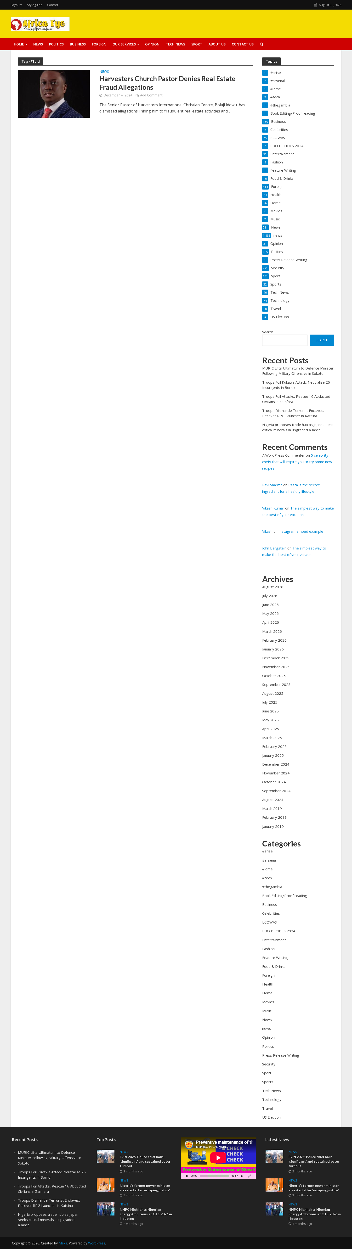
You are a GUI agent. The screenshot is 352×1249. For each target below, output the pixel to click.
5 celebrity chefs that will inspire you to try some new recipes (297, 461)
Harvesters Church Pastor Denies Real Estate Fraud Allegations (167, 82)
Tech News (175, 44)
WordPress (96, 1243)
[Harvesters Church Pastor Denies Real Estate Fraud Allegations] (54, 93)
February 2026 (274, 640)
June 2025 (270, 711)
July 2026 (269, 595)
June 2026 (270, 604)
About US (217, 44)
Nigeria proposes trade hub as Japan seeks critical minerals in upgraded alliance (48, 1219)
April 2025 (270, 728)
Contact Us (243, 44)
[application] (218, 1158)
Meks (63, 1243)
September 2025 (276, 684)
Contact (52, 5)
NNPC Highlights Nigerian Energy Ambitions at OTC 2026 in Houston (146, 1214)
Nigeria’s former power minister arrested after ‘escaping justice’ (145, 1187)
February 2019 (274, 817)
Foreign (99, 44)
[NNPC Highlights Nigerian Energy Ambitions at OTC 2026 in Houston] (105, 1208)
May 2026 (270, 613)
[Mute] (242, 1176)
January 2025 (273, 755)
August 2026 (272, 586)
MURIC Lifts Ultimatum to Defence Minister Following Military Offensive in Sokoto (49, 1157)
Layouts (16, 5)
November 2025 (276, 666)
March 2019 (272, 808)
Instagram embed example (300, 531)
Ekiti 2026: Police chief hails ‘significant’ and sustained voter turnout (145, 1161)
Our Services (124, 44)
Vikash (267, 531)
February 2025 (274, 746)
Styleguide (34, 5)
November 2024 (276, 773)
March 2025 (272, 737)
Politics (56, 44)
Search (267, 332)
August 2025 (272, 693)
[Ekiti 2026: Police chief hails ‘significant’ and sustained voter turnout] (105, 1156)
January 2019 (273, 826)
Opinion (152, 44)
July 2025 (269, 702)
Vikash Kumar (273, 508)
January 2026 (273, 649)
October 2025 (274, 675)
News (38, 44)
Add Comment (151, 95)
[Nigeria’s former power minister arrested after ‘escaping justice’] (105, 1184)
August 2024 (272, 799)
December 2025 (275, 657)
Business (78, 44)
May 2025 (270, 719)
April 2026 (270, 622)
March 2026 (272, 631)
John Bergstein (274, 548)
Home (19, 44)
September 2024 (276, 790)
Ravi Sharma (272, 484)
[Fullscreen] (249, 1176)
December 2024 (275, 764)
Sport (196, 44)
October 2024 (274, 781)
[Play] (187, 1176)
